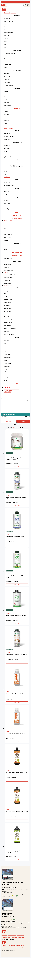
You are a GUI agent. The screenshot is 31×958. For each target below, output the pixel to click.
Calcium (6, 91)
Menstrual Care (8, 258)
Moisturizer (7, 229)
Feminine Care (17, 255)
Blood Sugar (7, 366)
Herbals (17, 108)
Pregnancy (6, 340)
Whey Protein (7, 133)
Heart (5, 349)
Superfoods (17, 215)
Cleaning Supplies (8, 277)
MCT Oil (6, 200)
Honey (17, 212)
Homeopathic (7, 291)
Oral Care (6, 314)
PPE (5, 294)
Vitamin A (6, 30)
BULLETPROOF (10, 699)
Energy (5, 369)
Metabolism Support (9, 172)
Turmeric (6, 111)
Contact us (7, 387)
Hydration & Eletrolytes (9, 157)
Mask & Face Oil (8, 234)
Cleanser (6, 226)
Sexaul (5, 360)
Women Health (7, 363)
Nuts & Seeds (7, 191)
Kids (5, 343)
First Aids (6, 296)
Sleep (5, 351)
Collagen (6, 67)
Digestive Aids (7, 308)
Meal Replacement (8, 169)
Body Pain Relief (8, 299)
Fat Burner (6, 174)
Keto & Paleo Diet (8, 163)
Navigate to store (8, 876)
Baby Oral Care (7, 267)
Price (21, 427)
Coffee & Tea (7, 182)
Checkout (23, 421)
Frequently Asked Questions (11, 389)
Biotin (5, 41)
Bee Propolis (7, 73)
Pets (17, 383)
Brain (5, 372)
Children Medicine (8, 270)
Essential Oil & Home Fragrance (11, 274)
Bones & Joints (7, 357)
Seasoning (6, 209)
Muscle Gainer (7, 139)
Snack (5, 194)
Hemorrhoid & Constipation (10, 319)
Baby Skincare (7, 264)
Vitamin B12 (6, 35)
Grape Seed (7, 79)
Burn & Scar (6, 331)
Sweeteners (7, 203)
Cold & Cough (7, 302)
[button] (29, 5)
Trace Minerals (7, 105)
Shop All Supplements (9, 85)
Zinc (5, 97)
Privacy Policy (20, 935)
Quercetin (6, 123)
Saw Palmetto (7, 126)
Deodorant (6, 249)
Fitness (5, 346)
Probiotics (6, 56)
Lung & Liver (7, 354)
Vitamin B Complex (8, 21)
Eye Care (6, 231)
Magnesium (6, 102)
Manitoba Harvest (11, 777)
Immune (6, 374)
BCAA (5, 151)
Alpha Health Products (12, 463)
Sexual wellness (8, 283)
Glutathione (7, 82)
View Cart (8, 421)
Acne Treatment (8, 237)
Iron (5, 94)
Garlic (5, 117)
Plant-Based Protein (9, 136)
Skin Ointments (7, 325)
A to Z (15, 427)
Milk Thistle (6, 114)
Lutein (5, 61)
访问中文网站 (7, 392)
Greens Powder (17, 218)
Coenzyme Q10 (7, 64)
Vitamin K (6, 47)
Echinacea (6, 120)
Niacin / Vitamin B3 (8, 32)
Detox (5, 380)
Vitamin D (6, 27)
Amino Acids (7, 148)
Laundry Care (7, 280)
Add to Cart (17, 466)
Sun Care (6, 246)
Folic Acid (6, 38)
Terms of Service (12, 935)
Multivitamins (7, 18)
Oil (4, 206)
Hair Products (17, 252)
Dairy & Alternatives (9, 185)
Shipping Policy (8, 390)
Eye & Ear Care (7, 311)
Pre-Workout (7, 145)
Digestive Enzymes (8, 59)
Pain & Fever (7, 305)
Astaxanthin (7, 76)
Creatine (6, 154)
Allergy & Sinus (7, 317)
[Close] (1, 10)
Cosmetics (6, 240)
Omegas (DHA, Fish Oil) (9, 53)
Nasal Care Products (9, 334)
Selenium (6, 100)
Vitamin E (6, 44)
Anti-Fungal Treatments (10, 328)
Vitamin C (6, 24)
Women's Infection (8, 322)
